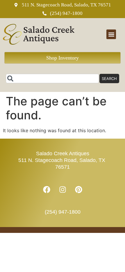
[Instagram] (62, 189)
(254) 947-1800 (63, 212)
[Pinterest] (78, 189)
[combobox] (52, 78)
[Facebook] (46, 189)
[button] (111, 34)
